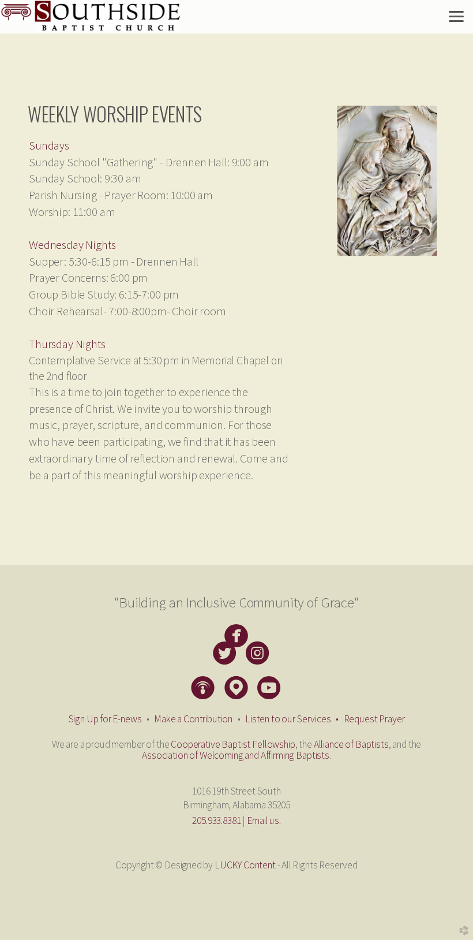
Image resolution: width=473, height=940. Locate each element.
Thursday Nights (67, 344)
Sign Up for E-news (105, 719)
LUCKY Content (245, 865)
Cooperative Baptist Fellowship (233, 744)
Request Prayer (374, 719)
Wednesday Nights (72, 244)
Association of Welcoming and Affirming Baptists (235, 755)
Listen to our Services (293, 719)
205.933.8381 (216, 820)
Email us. (264, 820)
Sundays (49, 145)
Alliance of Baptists (351, 744)
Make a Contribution (193, 719)
